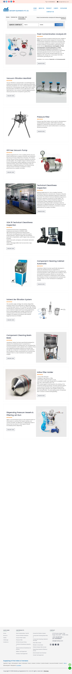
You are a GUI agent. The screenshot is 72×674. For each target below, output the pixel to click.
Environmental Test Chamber (39, 652)
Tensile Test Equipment (38, 655)
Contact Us (50, 11)
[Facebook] (56, 644)
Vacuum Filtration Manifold (19, 78)
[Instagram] (51, 644)
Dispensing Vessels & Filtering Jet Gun (40, 650)
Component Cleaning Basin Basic (19, 336)
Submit (9, 573)
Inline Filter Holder (45, 372)
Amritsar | (38, 663)
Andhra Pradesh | (45, 663)
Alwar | (29, 663)
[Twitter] (53, 644)
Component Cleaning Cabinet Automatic (50, 262)
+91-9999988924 (51, 1)
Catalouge (63, 8)
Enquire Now (41, 63)
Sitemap (46, 671)
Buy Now (29, 606)
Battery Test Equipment (21, 651)
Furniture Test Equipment (21, 653)
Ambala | (34, 663)
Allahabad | (25, 663)
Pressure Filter (43, 117)
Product (49, 8)
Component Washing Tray (18, 481)
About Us (41, 8)
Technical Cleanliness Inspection (47, 186)
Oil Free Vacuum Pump (17, 150)
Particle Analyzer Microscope (50, 513)
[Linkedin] (58, 644)
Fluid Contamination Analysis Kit (51, 34)
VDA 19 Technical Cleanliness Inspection (20, 223)
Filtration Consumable (47, 445)
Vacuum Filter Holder (21, 637)
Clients (56, 8)
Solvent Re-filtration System (19, 299)
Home (35, 8)
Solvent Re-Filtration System (39, 633)
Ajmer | (20, 663)
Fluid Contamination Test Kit (22, 633)
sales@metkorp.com (63, 1)
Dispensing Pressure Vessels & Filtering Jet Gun (20, 413)
